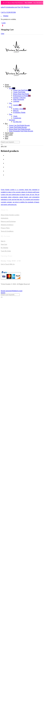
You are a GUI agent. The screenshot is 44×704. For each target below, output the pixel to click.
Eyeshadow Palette (19, 112)
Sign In (3, 241)
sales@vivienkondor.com (9, 7)
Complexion (17, 118)
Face (10, 114)
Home (7, 84)
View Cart (4, 244)
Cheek (15, 116)
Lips (10, 103)
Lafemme (16, 101)
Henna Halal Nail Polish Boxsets (19, 129)
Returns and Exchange (8, 221)
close (2, 33)
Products (8, 86)
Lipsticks (17, 105)
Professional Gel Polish (22, 96)
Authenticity (4, 218)
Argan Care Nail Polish (22, 90)
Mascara (16, 110)
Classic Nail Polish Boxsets (18, 127)
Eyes (10, 107)
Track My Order (6, 251)
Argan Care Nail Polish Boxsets (19, 125)
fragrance (12, 120)
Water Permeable (18, 99)
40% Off (3, 146)
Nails (12, 88)
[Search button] (1, 144)
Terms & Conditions (7, 231)
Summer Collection (19, 97)
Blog (6, 138)
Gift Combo (9, 135)
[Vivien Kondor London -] (16, 58)
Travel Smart (9, 133)
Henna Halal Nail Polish (21, 94)
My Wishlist (4, 248)
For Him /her (17, 122)
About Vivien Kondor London (10, 215)
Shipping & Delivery (7, 225)
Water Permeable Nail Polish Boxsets (21, 131)
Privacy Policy (5, 228)
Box (6, 123)
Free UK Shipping (23, 7)
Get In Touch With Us (8, 264)
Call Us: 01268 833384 (8, 12)
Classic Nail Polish (19, 92)
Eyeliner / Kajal (19, 109)
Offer (6, 136)
